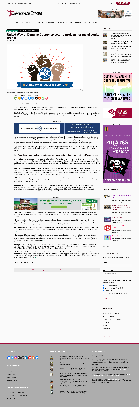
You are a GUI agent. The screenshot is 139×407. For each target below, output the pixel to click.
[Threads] (19, 357)
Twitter (60, 3)
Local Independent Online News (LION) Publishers (111, 374)
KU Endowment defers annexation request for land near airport (121, 42)
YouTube (65, 3)
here (89, 224)
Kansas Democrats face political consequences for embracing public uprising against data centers (120, 61)
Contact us (20, 3)
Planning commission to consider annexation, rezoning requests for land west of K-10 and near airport (121, 54)
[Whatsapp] (43, 98)
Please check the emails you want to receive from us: (117, 281)
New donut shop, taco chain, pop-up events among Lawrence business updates (121, 48)
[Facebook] (22, 98)
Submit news (27, 3)
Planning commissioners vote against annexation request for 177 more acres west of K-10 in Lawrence (121, 36)
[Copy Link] (19, 98)
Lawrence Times (13, 40)
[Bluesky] (26, 98)
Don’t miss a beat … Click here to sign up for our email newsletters (41, 270)
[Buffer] (36, 98)
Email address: (108, 270)
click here (123, 369)
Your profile (12, 398)
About (8, 3)
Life (34, 22)
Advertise (13, 3)
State (28, 22)
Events (41, 22)
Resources (62, 22)
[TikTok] (22, 357)
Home (10, 22)
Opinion (78, 22)
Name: (105, 262)
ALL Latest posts (109, 316)
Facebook (58, 3)
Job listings (108, 328)
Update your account (15, 393)
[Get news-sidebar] (117, 113)
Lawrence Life (12, 31)
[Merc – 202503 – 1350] (57, 204)
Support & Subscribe (92, 22)
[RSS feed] (33, 357)
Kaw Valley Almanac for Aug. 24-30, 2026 (73, 386)
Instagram (62, 3)
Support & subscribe (111, 313)
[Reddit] (39, 98)
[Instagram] (15, 357)
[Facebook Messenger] (29, 98)
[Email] (15, 98)
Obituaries (50, 22)
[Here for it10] (57, 264)
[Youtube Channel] (29, 357)
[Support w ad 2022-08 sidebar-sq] (117, 87)
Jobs (71, 22)
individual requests (114, 379)
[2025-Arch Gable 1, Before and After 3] (115, 14)
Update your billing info (17, 395)
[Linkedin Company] (26, 357)
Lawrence (19, 22)
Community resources (112, 319)
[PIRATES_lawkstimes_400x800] (117, 154)
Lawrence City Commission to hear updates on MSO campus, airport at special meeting (74, 392)
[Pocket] (46, 98)
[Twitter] (32, 98)
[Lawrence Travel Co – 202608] (57, 128)
